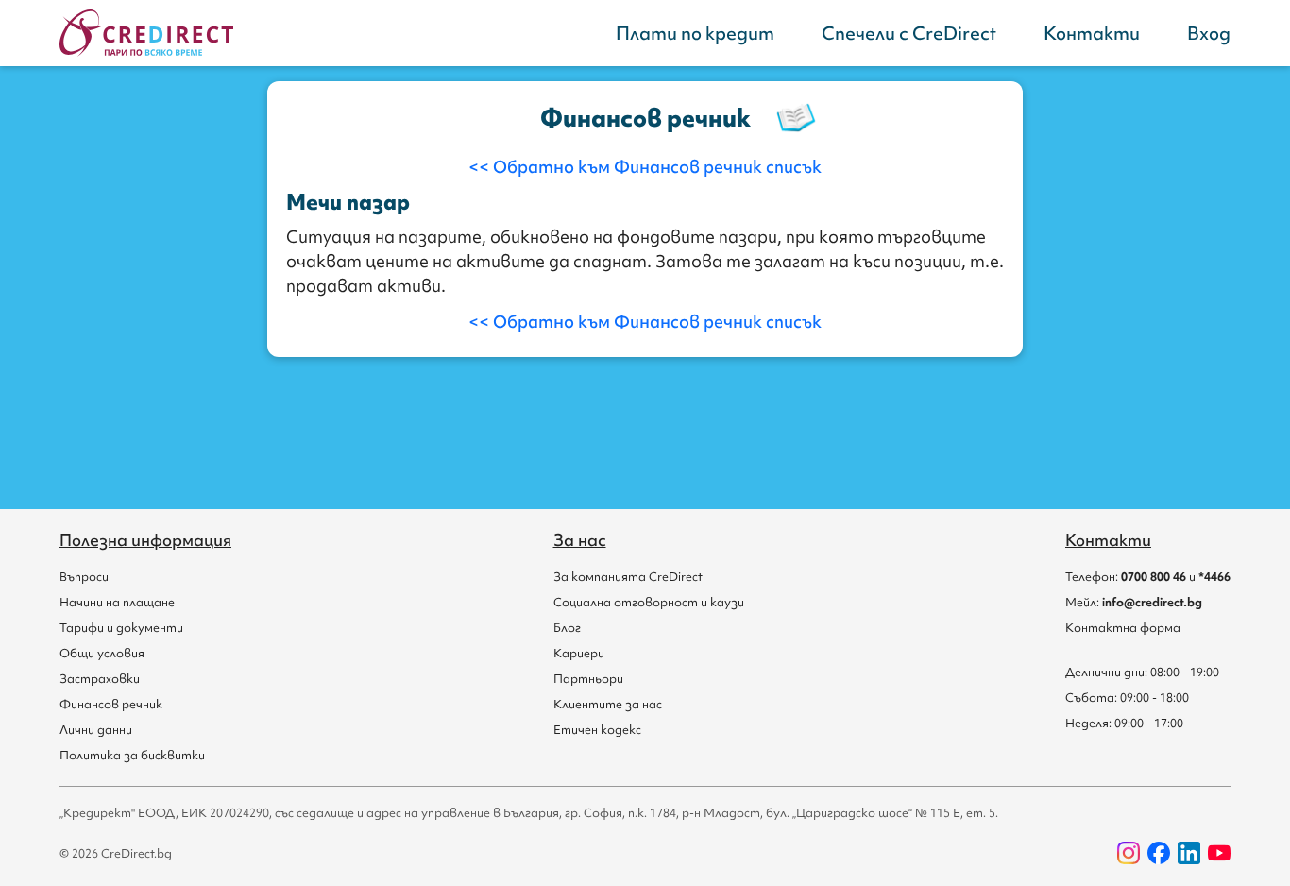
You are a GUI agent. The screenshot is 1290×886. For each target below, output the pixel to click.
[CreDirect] (146, 33)
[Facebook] (1158, 853)
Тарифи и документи (121, 628)
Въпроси (84, 577)
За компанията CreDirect (628, 577)
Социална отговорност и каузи (648, 602)
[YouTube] (1219, 853)
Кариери (578, 653)
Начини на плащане (117, 602)
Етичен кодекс (597, 730)
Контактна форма (1122, 628)
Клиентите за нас (607, 704)
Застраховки (99, 679)
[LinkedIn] (1189, 853)
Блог (567, 628)
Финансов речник (110, 704)
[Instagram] (1128, 853)
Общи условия (101, 653)
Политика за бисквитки (132, 755)
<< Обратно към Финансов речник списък (645, 167)
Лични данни (95, 730)
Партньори (588, 679)
